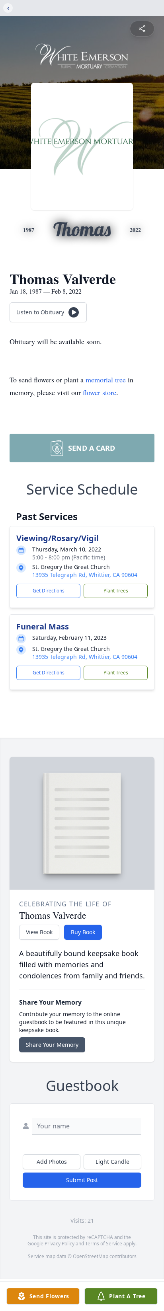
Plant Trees (115, 590)
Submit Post (82, 1180)
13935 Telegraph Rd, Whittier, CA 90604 (84, 575)
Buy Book (83, 932)
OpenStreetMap (90, 1256)
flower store (99, 392)
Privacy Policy (59, 1243)
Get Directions (48, 590)
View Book (39, 932)
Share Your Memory (52, 1044)
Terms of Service (103, 1243)
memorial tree (106, 379)
